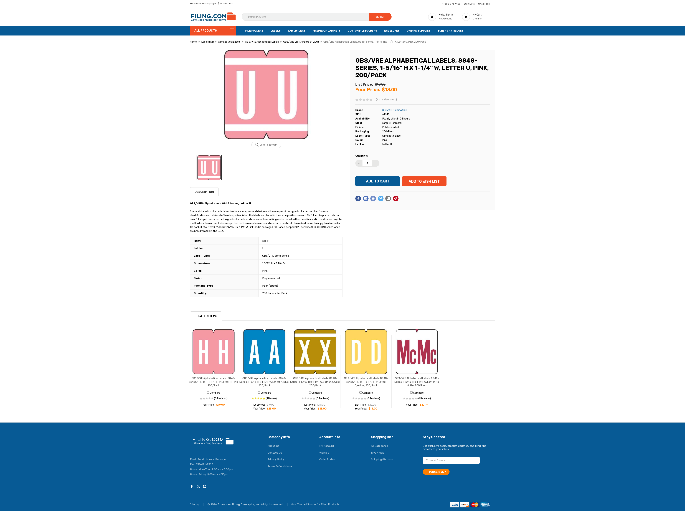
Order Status (327, 459)
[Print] (373, 198)
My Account (326, 446)
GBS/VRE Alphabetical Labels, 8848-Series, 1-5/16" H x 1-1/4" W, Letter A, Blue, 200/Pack (264, 382)
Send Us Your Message (212, 459)
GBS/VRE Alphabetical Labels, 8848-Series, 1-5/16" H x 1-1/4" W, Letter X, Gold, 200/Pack (315, 382)
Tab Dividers (296, 30)
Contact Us (275, 452)
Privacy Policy (276, 459)
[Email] (366, 198)
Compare (214, 392)
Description (204, 192)
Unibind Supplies (418, 30)
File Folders (254, 30)
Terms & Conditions (280, 466)
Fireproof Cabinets (327, 30)
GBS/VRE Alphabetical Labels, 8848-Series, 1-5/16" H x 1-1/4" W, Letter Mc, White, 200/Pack (417, 382)
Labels (275, 30)
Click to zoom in (268, 144)
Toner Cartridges (450, 30)
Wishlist (324, 452)
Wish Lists (469, 3)
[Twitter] (381, 198)
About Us (273, 446)
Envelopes (392, 30)
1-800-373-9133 (451, 3)
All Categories (379, 446)
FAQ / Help (377, 452)
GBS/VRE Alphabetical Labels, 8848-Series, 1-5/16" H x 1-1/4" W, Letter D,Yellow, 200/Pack (366, 382)
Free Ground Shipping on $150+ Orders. (211, 3)
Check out (483, 3)
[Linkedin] (388, 198)
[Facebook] (358, 198)
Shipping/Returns (382, 459)
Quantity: (361, 155)
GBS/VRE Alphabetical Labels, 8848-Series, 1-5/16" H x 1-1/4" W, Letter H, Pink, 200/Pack (213, 382)
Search (380, 16)
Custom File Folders (362, 30)
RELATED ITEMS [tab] (206, 316)
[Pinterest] (396, 198)
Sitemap (195, 504)
